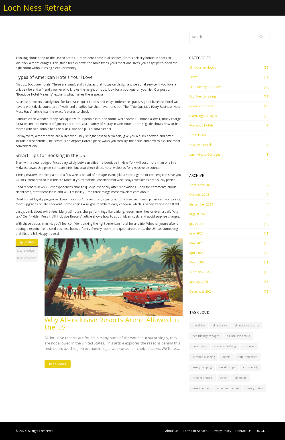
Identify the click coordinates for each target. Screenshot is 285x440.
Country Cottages (202, 106)
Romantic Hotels (201, 125)
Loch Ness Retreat (37, 7)
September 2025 (201, 204)
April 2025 (196, 253)
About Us (172, 431)
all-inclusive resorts (247, 325)
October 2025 (199, 194)
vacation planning (204, 357)
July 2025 (195, 224)
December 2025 (200, 185)
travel (223, 378)
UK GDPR (262, 431)
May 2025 (196, 243)
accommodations (228, 388)
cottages (248, 346)
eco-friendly (250, 367)
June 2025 (196, 233)
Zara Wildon (26, 251)
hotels (226, 357)
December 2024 (200, 291)
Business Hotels (200, 145)
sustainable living (225, 346)
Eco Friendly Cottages (205, 87)
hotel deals (200, 346)
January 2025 (198, 281)
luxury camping (202, 367)
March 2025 (197, 262)
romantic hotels (202, 378)
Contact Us (243, 431)
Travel (193, 77)
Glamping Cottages (203, 116)
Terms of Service (195, 431)
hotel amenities (247, 357)
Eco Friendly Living (202, 96)
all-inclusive (220, 325)
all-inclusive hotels (238, 336)
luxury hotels (255, 388)
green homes (201, 388)
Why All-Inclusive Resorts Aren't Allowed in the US (112, 323)
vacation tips (227, 367)
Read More (57, 364)
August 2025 (198, 214)
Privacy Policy (221, 431)
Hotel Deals (197, 135)
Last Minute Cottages (204, 154)
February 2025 (199, 272)
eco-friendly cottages (206, 336)
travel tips (199, 325)
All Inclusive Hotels (202, 67)
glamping (240, 378)
